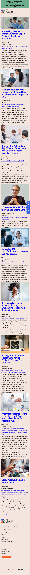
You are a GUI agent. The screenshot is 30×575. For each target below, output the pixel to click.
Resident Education (7, 48)
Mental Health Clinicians (6, 531)
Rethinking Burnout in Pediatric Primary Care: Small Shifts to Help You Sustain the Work (13, 306)
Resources (3, 549)
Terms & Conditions (24, 565)
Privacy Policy (4, 565)
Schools (3, 537)
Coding (16, 370)
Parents (25, 431)
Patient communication (8, 433)
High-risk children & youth (14, 431)
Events (3, 543)
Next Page (4, 514)
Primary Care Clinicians (6, 529)
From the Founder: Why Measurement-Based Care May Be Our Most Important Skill (14, 93)
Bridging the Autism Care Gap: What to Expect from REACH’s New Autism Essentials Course (13, 149)
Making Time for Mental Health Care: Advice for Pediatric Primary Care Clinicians (12, 359)
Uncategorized (5, 219)
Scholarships (4, 546)
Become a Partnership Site (7, 541)
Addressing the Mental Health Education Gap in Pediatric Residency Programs (13, 35)
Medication (17, 262)
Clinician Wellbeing (7, 318)
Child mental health (7, 46)
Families (3, 534)
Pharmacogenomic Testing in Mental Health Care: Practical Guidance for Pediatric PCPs (14, 417)
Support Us (3, 553)
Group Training (4, 539)
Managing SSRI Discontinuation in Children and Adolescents (14, 251)
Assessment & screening (8, 104)
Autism (3, 161)
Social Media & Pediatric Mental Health (13, 481)
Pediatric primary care (21, 46)
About (2, 547)
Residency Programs (5, 532)
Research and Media (5, 551)
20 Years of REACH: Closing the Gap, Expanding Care (14, 208)
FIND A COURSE (6, 557)
